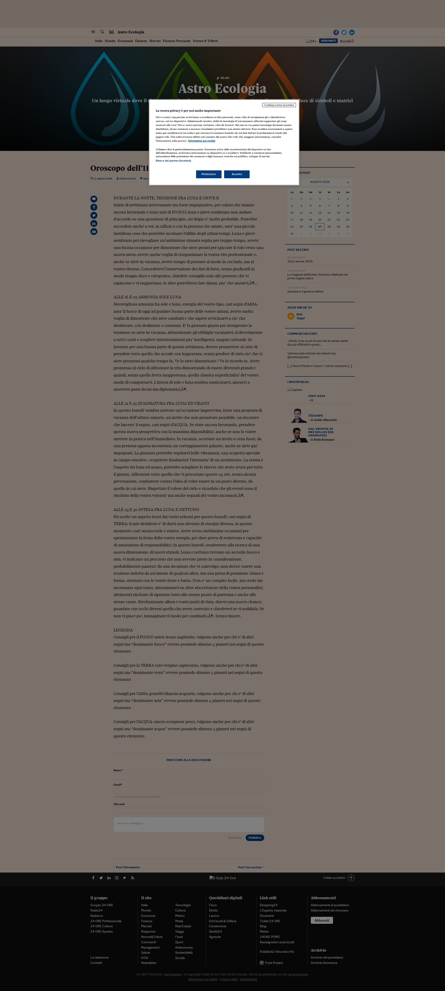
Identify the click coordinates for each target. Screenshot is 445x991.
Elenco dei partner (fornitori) (173, 160)
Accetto (237, 174)
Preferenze (209, 174)
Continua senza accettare (279, 105)
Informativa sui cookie (201, 140)
